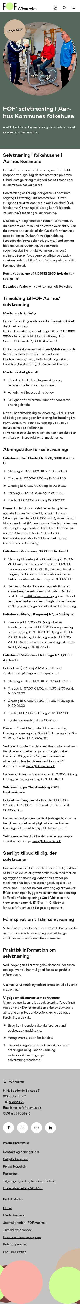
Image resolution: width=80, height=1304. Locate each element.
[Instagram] (22, 1127)
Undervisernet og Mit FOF (23, 1188)
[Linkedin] (50, 1127)
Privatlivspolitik (15, 1166)
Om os (7, 1208)
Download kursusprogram (22, 1237)
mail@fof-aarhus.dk (35, 523)
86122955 (16, 1102)
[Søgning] (64, 7)
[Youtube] (36, 1127)
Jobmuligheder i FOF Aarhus (24, 1222)
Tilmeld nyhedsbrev (17, 1230)
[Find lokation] (55, 7)
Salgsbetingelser (15, 1159)
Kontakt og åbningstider (21, 1152)
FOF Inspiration (14, 1252)
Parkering (10, 1173)
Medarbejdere (13, 1215)
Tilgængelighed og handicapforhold (29, 1181)
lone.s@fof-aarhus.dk (18, 907)
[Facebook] (8, 1127)
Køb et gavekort (15, 1244)
